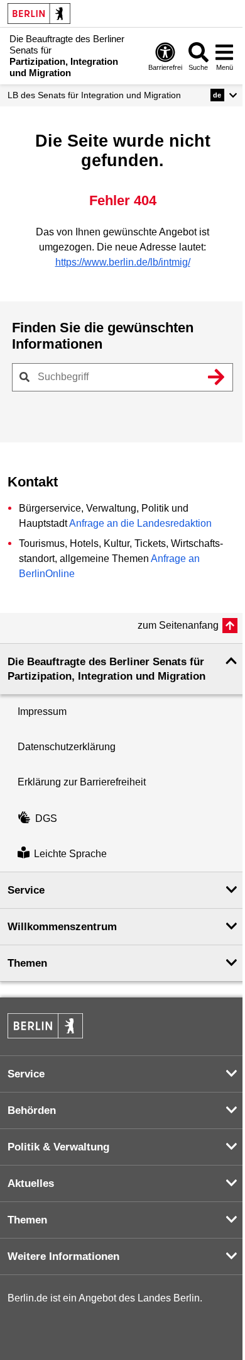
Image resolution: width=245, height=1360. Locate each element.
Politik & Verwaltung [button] (58, 1147)
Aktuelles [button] (31, 1183)
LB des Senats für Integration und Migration (94, 95)
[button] (223, 95)
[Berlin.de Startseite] (39, 13)
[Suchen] (216, 377)
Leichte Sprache (70, 853)
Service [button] (26, 890)
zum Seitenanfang (178, 625)
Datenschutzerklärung (67, 746)
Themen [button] (27, 963)
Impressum (42, 711)
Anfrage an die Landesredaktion (140, 523)
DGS (46, 818)
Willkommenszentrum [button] (62, 927)
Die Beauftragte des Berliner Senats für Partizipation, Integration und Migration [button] (106, 669)
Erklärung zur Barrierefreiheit (82, 782)
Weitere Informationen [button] (63, 1256)
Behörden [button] (32, 1110)
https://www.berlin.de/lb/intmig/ (122, 262)
